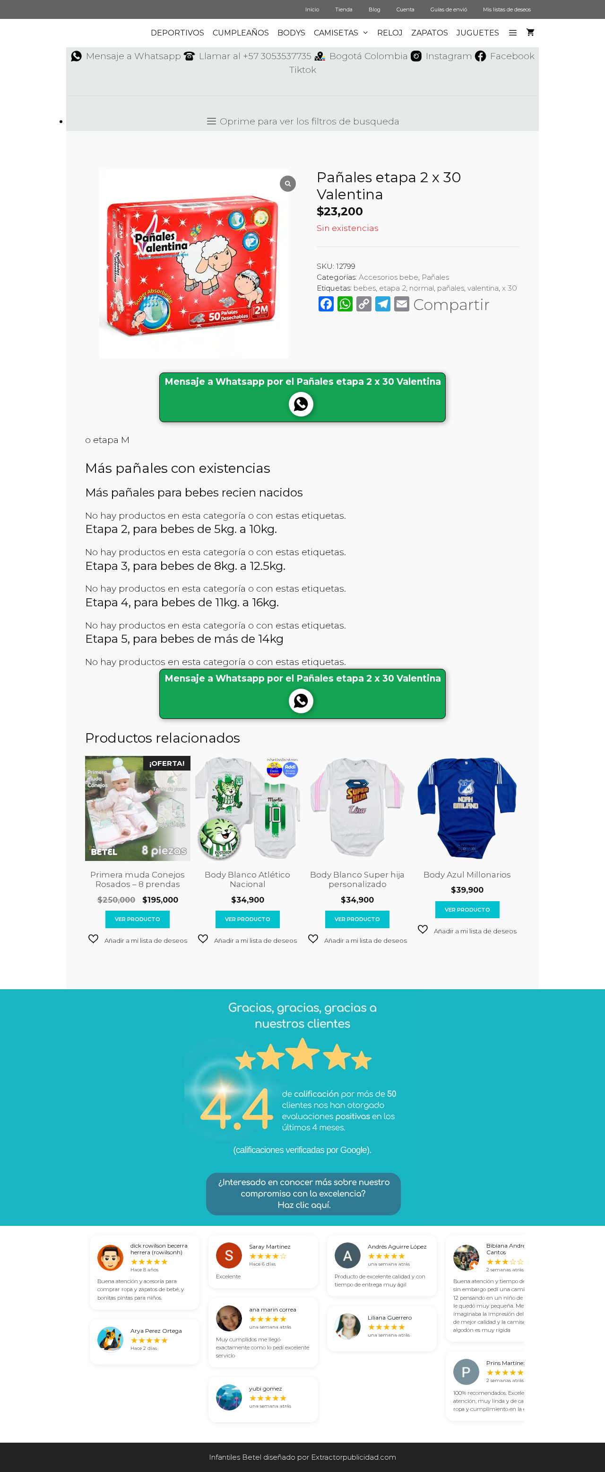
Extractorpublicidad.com (353, 1457)
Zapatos (429, 32)
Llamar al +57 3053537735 (255, 56)
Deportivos (177, 32)
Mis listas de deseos (507, 9)
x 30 (509, 288)
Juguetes (478, 32)
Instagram (449, 56)
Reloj (390, 32)
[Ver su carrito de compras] (530, 33)
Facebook (512, 56)
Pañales (435, 277)
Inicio (312, 9)
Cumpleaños (241, 32)
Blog (374, 9)
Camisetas (336, 32)
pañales (450, 288)
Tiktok (302, 69)
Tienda (344, 9)
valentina (483, 288)
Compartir (451, 304)
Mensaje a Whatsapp (133, 56)
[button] (137, 939)
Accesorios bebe (388, 277)
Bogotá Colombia (368, 56)
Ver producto (137, 919)
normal (421, 288)
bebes (365, 288)
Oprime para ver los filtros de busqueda (308, 121)
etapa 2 (392, 288)
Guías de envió (449, 9)
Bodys (291, 32)
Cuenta (406, 9)
